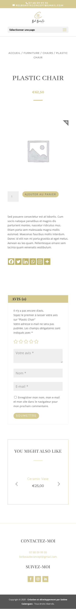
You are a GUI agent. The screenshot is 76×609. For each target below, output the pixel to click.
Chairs (48, 52)
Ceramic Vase (38, 479)
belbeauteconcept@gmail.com (38, 556)
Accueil (14, 52)
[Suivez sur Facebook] (31, 579)
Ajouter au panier (40, 194)
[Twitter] (18, 261)
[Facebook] (11, 261)
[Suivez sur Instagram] (38, 579)
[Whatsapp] (33, 261)
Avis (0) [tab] (19, 298)
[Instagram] (40, 261)
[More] (47, 261)
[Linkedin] (25, 261)
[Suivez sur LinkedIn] (45, 579)
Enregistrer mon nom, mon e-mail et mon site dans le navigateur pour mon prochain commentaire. (36, 402)
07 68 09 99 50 (38, 2)
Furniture (32, 52)
